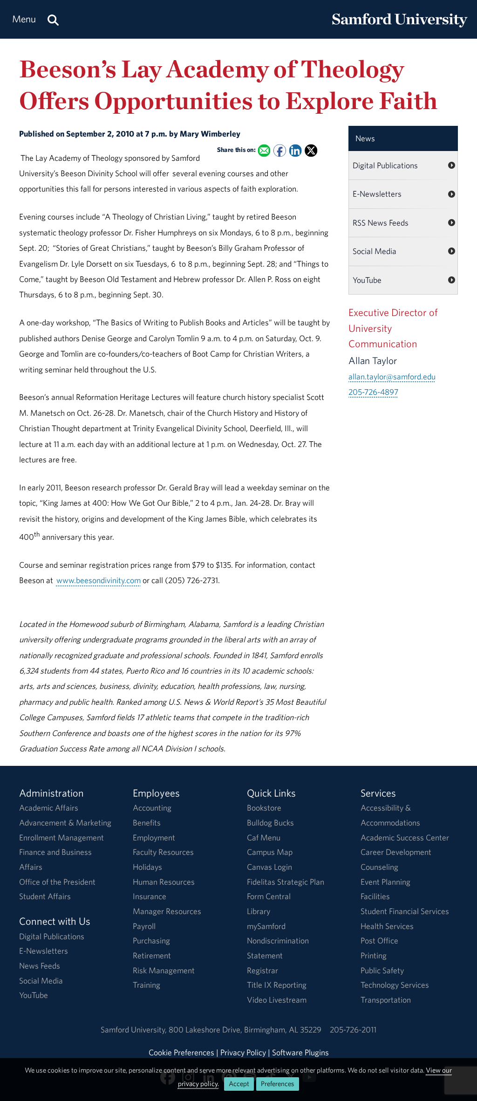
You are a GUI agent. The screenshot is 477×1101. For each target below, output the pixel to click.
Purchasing (151, 940)
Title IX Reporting (277, 984)
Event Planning (385, 881)
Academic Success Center (405, 837)
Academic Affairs (48, 807)
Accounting (152, 807)
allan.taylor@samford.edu (392, 376)
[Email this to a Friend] (264, 150)
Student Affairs (45, 896)
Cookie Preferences (181, 1052)
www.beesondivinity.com (98, 580)
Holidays (147, 866)
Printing (374, 955)
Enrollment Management (61, 837)
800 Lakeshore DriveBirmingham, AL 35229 (245, 1029)
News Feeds (39, 965)
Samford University (135, 1029)
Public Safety (382, 970)
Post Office (379, 940)
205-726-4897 (373, 391)
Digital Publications (385, 165)
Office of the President (57, 881)
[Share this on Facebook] (279, 150)
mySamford (266, 926)
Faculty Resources (163, 851)
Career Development (396, 851)
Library (258, 911)
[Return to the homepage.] (400, 28)
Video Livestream (277, 999)
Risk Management (164, 970)
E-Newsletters (377, 193)
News (365, 138)
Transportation (386, 999)
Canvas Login (269, 866)
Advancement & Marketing (65, 822)
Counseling (379, 866)
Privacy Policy (243, 1052)
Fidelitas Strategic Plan (285, 881)
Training (146, 984)
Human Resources (164, 881)
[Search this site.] (53, 19)
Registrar (262, 970)
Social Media (374, 251)
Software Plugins (300, 1052)
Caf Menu (263, 837)
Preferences (277, 1083)
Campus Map (270, 851)
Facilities (375, 896)
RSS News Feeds (381, 222)
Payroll (144, 926)
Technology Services (395, 984)
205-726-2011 (353, 1029)
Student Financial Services (405, 911)
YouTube (367, 280)
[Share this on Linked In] (295, 150)
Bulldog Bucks (270, 822)
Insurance (149, 896)
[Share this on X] (311, 150)
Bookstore (264, 807)
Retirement (152, 955)
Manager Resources (167, 911)
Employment (154, 837)
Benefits (147, 822)
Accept (239, 1083)
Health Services (387, 926)
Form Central (269, 896)
